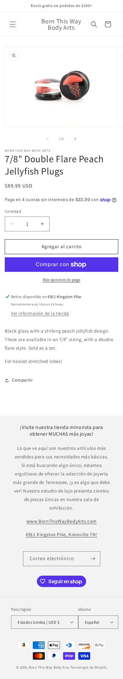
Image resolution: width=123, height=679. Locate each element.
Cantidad (13, 211)
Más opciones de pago (61, 279)
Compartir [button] (22, 380)
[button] (13, 24)
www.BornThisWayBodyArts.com (61, 521)
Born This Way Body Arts (49, 667)
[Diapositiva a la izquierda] (48, 139)
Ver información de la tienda (40, 313)
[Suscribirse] (93, 558)
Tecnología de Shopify (88, 667)
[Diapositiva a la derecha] (75, 139)
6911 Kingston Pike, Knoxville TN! (61, 534)
